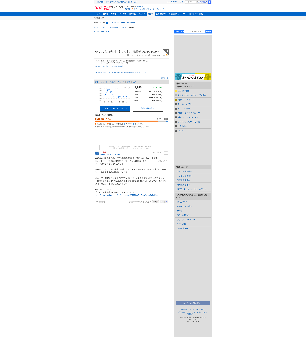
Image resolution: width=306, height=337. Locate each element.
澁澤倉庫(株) (182, 228)
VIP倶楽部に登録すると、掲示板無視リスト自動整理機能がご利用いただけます (120, 72)
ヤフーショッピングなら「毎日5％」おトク (149, 9)
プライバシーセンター (201, 312)
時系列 (112, 82)
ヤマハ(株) (181, 224)
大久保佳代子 (202, 2)
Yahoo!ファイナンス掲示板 (109, 154)
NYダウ (181, 131)
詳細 (96, 82)
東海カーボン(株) (184, 206)
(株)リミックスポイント (188, 117)
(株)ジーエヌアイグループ (189, 113)
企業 (134, 82)
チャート (104, 82)
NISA (184, 14)
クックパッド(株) (185, 104)
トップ (97, 14)
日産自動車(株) (183, 180)
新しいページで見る (101, 66)
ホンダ (180, 211)
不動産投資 (173, 14)
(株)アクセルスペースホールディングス (194, 189)
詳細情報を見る (148, 108)
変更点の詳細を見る (118, 66)
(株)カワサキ (182, 202)
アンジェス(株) (184, 109)
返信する (102, 202)
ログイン (127, 9)
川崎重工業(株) (183, 185)
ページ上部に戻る (193, 303)
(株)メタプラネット (186, 100)
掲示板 (150, 14)
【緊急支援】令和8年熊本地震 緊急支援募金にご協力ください (116, 2)
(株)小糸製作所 (183, 215)
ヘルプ (181, 2)
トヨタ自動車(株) (184, 176)
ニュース (142, 14)
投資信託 (132, 14)
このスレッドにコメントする (115, 108)
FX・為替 (122, 14)
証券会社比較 (161, 14)
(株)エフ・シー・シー (186, 220)
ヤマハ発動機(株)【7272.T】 (117, 27)
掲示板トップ (99, 18)
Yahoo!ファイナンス (187, 309)
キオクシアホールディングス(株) (192, 95)
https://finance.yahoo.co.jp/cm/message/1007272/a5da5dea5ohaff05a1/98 (126, 195)
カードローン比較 (196, 14)
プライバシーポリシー (185, 312)
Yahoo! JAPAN (172, 2)
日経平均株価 (183, 91)
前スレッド (164, 78)
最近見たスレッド (100, 31)
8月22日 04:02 (158, 152)
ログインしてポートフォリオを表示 (123, 22)
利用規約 (190, 314)
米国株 (113, 14)
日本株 (105, 14)
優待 (128, 82)
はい (155, 202)
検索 (209, 2)
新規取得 (140, 7)
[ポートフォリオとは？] (107, 22)
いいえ (164, 202)
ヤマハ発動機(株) (184, 171)
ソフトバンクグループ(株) (189, 122)
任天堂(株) (182, 126)
